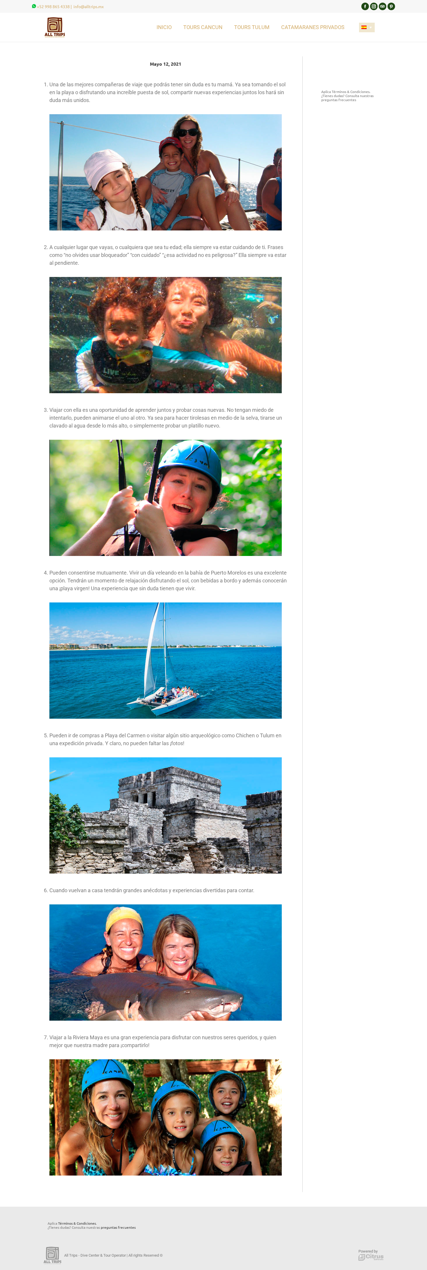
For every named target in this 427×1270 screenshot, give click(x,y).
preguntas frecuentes (338, 99)
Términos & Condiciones (350, 91)
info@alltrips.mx (88, 6)
